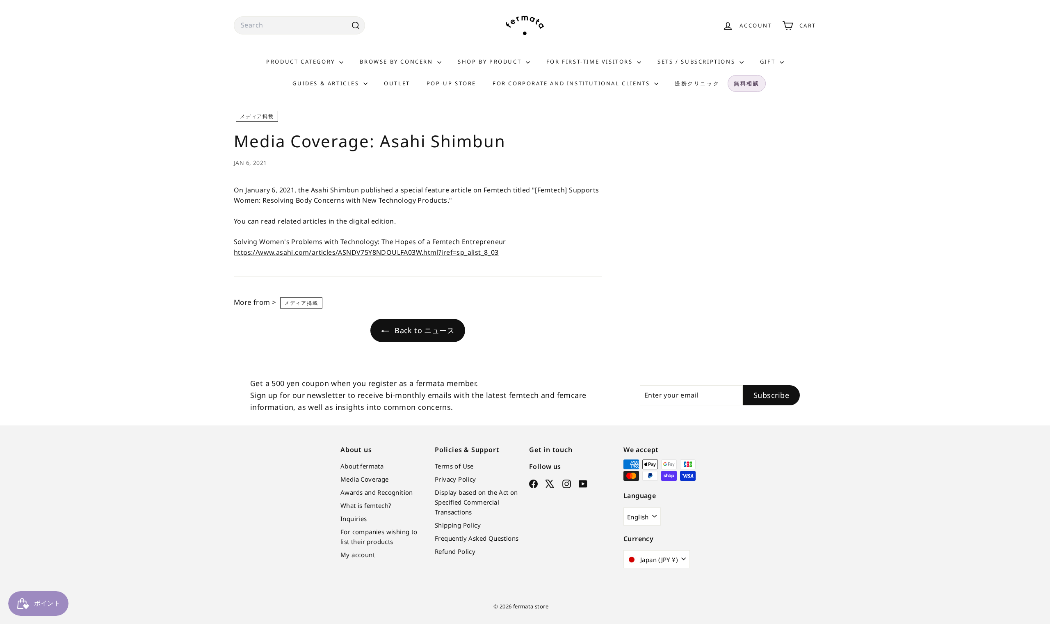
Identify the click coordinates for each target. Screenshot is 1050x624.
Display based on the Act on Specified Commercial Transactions (476, 502)
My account (357, 555)
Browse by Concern (397, 61)
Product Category (301, 61)
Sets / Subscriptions (697, 61)
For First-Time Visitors (590, 61)
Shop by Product (491, 61)
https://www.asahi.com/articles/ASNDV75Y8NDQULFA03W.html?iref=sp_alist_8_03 (366, 252)
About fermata (361, 466)
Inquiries (353, 518)
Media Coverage (364, 479)
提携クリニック (697, 83)
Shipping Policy (458, 525)
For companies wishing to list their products (379, 537)
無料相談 (746, 83)
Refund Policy (455, 551)
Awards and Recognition (376, 492)
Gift (769, 61)
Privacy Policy (455, 479)
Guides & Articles (326, 83)
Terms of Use (454, 466)
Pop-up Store (451, 83)
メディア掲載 (257, 116)
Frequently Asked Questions (476, 538)
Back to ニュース (423, 330)
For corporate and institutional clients (572, 83)
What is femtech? (365, 505)
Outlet (397, 83)
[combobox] (299, 25)
